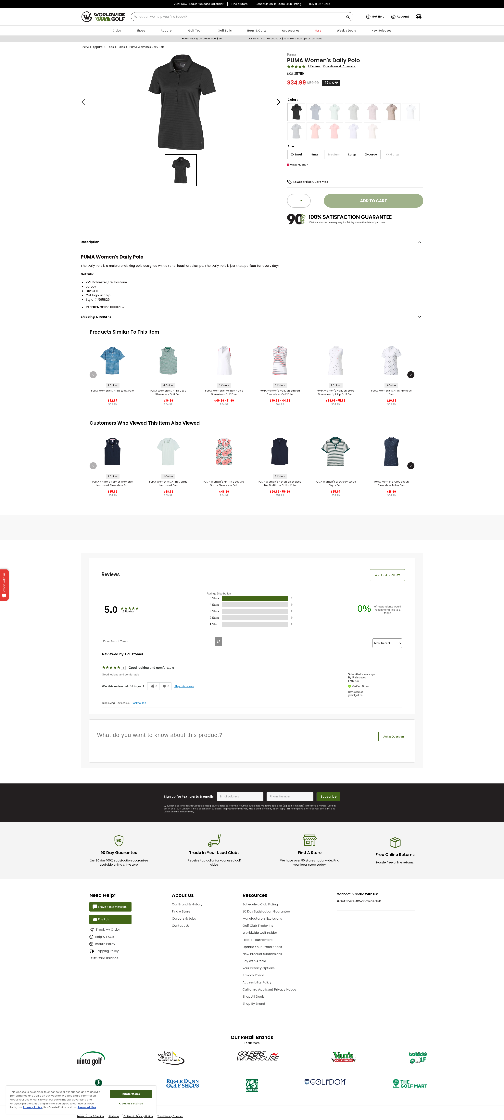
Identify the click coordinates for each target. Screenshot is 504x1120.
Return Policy (105, 944)
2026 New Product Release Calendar (198, 4)
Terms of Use (87, 1107)
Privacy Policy (187, 811)
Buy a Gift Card (319, 4)
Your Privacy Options (259, 968)
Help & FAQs (104, 937)
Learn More (252, 1043)
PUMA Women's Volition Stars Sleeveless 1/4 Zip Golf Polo (335, 392)
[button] (375, 16)
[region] (81, 1100)
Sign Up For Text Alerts (309, 38)
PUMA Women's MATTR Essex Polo (112, 390)
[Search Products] (349, 17)
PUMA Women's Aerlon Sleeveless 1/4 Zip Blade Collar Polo (279, 483)
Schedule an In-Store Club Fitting (278, 4)
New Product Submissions (262, 954)
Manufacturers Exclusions (262, 918)
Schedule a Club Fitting (260, 904)
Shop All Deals (253, 996)
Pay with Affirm (254, 961)
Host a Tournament (258, 940)
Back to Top (139, 702)
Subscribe (328, 796)
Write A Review (387, 575)
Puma (291, 54)
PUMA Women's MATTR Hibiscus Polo (391, 392)
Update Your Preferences (262, 947)
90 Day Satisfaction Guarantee (266, 911)
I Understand (131, 1094)
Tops (110, 47)
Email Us (103, 919)
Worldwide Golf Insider (260, 932)
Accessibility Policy (257, 982)
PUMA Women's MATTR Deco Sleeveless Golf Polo (168, 392)
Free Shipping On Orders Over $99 (202, 38)
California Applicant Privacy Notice (269, 989)
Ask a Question (393, 736)
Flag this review (184, 686)
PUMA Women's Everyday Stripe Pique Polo (336, 483)
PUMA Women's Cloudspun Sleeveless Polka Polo (391, 483)
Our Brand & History (187, 904)
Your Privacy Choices (170, 1118)
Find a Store (240, 4)
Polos (121, 47)
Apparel (98, 47)
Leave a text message (112, 906)
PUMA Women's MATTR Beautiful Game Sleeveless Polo (224, 483)
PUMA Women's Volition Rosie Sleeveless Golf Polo (224, 392)
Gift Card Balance (109, 958)
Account (403, 17)
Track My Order (108, 929)
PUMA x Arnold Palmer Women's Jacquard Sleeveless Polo (112, 483)
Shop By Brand (254, 1003)
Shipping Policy (107, 951)
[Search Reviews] (218, 641)
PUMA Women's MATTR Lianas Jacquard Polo (168, 483)
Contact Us (180, 925)
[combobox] (242, 16)
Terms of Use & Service (90, 1118)
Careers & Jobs (184, 918)
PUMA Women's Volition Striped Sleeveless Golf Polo (280, 392)
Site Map (113, 1118)
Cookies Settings (131, 1103)
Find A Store (181, 911)
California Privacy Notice (138, 1118)
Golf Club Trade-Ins (258, 925)
